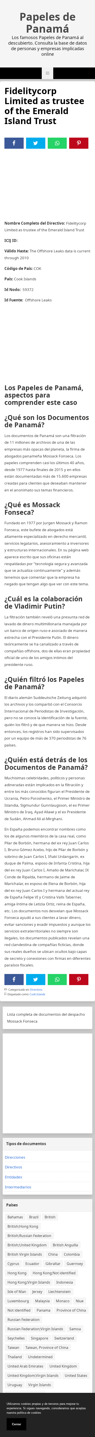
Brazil (33, 1217)
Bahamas (15, 1217)
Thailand (15, 1356)
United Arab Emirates (25, 1366)
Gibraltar (53, 1263)
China (53, 1254)
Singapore (39, 1338)
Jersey (37, 1291)
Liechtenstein (59, 1291)
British (50, 1217)
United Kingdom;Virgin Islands (33, 1375)
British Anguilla (65, 1245)
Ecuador (32, 1263)
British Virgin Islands (25, 1254)
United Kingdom (63, 1366)
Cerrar (16, 1424)
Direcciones (15, 1157)
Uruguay (15, 1384)
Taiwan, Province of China (46, 1347)
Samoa (75, 1328)
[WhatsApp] (57, 143)
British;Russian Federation (29, 1235)
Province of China (71, 1310)
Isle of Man (17, 1291)
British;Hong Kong (23, 1226)
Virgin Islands (39, 1384)
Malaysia (42, 1300)
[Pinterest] (78, 143)
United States (76, 1375)
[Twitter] (35, 143)
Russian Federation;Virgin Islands (35, 1328)
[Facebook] (14, 143)
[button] (47, 73)
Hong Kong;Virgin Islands (29, 1282)
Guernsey (75, 1263)
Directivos (36, 990)
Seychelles (16, 1338)
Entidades (13, 1177)
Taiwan (13, 1347)
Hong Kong (17, 1273)
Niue (80, 1300)
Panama (43, 1310)
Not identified (19, 1310)
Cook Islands (37, 994)
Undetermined (40, 1356)
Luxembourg (18, 1300)
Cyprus (13, 1263)
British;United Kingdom (27, 1245)
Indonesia (64, 1282)
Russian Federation (24, 1319)
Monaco (63, 1300)
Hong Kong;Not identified (54, 1273)
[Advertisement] (47, 182)
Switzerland (64, 1338)
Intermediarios (18, 1187)
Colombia (72, 1254)
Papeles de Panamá (47, 23)
